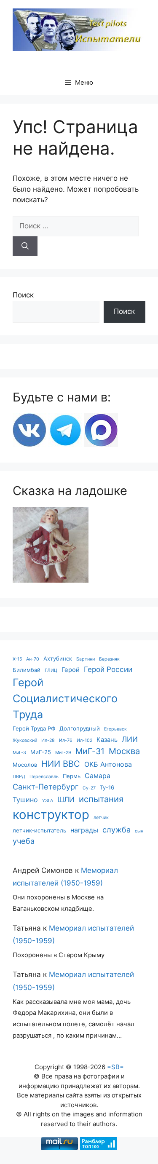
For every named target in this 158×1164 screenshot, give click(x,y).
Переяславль (44, 776)
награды (84, 830)
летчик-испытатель (39, 830)
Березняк (109, 659)
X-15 (17, 659)
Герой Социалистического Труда (65, 698)
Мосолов (25, 764)
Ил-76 (65, 740)
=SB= (115, 1067)
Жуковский (25, 740)
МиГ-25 (40, 752)
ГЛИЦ (51, 670)
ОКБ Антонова (108, 764)
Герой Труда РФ (34, 728)
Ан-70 (32, 659)
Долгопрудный (79, 728)
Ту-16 (107, 787)
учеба (24, 841)
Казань (107, 740)
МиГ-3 (19, 752)
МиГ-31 (89, 751)
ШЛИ (66, 799)
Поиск (23, 295)
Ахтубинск (57, 658)
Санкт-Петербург (45, 786)
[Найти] (25, 246)
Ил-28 (48, 740)
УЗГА (47, 800)
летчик (101, 817)
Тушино (25, 799)
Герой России (108, 669)
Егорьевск (115, 729)
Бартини (85, 659)
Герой (71, 670)
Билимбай (26, 669)
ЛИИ (130, 739)
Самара (97, 775)
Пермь (71, 776)
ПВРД (19, 776)
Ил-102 (84, 740)
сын (139, 831)
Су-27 (89, 788)
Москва (124, 751)
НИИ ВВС (60, 763)
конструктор (51, 814)
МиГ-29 (63, 752)
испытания (101, 799)
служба (116, 829)
